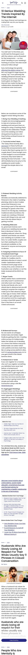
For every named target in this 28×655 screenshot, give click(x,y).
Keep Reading (14, 640)
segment (4, 146)
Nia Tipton (4, 564)
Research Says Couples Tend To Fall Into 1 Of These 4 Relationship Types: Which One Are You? (14, 499)
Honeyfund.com (7, 386)
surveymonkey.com (14, 352)
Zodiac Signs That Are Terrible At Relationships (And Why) (14, 424)
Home (2, 7)
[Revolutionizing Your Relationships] (14, 2)
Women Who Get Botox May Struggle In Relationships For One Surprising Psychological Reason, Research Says (14, 507)
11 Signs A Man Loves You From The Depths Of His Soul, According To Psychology (14, 439)
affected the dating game (10, 70)
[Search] (21, 3)
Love (8, 7)
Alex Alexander (5, 25)
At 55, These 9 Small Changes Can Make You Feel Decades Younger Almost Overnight (14, 513)
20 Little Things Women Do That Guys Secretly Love (13, 429)
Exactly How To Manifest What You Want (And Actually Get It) (14, 433)
